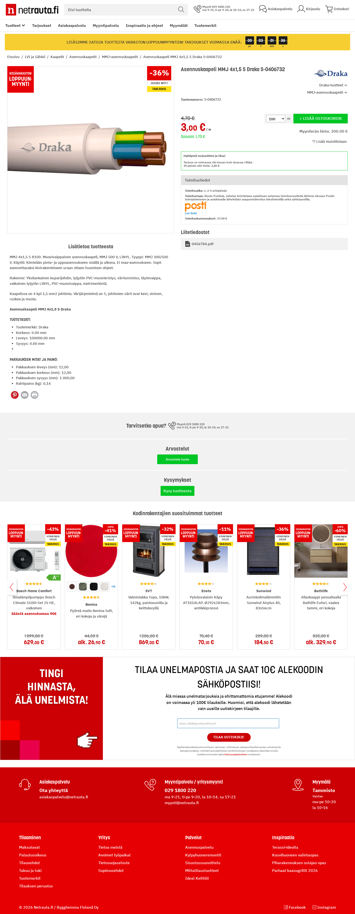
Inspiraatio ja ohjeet (144, 25)
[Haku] (181, 9)
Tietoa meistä (110, 847)
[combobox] (126, 9)
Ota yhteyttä (53, 790)
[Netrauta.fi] (32, 9)
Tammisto (323, 790)
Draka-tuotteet (331, 85)
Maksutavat (29, 847)
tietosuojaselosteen (235, 754)
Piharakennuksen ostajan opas (299, 862)
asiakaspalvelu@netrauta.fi (63, 796)
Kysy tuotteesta (177, 490)
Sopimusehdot (111, 870)
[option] (72, 586)
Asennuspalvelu (199, 847)
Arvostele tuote (177, 459)
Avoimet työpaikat (114, 855)
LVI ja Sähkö (35, 56)
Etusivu (14, 56)
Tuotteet (13, 25)
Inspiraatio (283, 837)
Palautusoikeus (32, 855)
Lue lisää (191, 213)
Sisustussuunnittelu (202, 862)
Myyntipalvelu (106, 25)
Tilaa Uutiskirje (228, 737)
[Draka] (331, 73)
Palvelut (193, 837)
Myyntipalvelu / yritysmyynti (194, 782)
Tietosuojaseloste (114, 862)
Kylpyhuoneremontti (203, 855)
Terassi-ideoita (285, 847)
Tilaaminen (30, 837)
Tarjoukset (41, 25)
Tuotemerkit (205, 25)
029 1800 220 (180, 790)
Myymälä (321, 782)
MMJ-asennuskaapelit (120, 56)
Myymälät (179, 25)
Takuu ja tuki (30, 870)
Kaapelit (57, 56)
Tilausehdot (29, 862)
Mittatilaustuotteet (202, 870)
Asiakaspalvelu (72, 25)
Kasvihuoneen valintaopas (295, 855)
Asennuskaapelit (83, 56)
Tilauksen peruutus (36, 886)
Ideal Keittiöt (197, 878)
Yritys (104, 837)
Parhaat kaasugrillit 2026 (295, 870)
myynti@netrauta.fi (182, 802)
